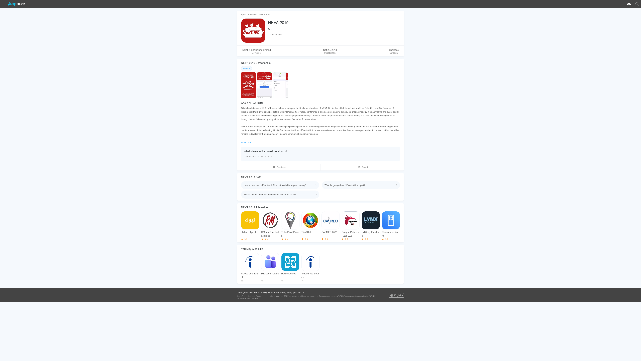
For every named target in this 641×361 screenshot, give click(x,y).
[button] (4, 4)
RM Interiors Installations (270, 233)
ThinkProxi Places (290, 233)
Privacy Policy (286, 292)
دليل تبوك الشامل (249, 232)
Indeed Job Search (250, 275)
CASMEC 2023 (329, 232)
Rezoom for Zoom (390, 233)
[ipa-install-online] (629, 4)
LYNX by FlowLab (370, 233)
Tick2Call (306, 232)
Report (365, 167)
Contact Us (299, 292)
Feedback (281, 167)
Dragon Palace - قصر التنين (350, 233)
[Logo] (16, 4)
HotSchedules (288, 273)
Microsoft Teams (270, 273)
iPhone (246, 68)
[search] (637, 4)
